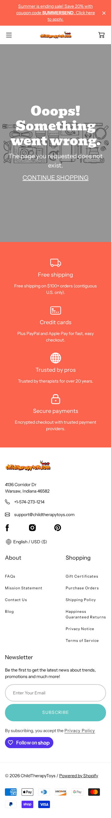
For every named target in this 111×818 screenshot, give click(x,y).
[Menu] (9, 35)
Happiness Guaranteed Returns (86, 614)
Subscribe (55, 712)
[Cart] (101, 35)
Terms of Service (82, 640)
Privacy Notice (80, 628)
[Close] (104, 13)
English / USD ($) (29, 542)
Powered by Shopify (78, 775)
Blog (9, 611)
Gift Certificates (82, 576)
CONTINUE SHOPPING (55, 177)
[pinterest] (57, 528)
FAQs (10, 576)
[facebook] (7, 528)
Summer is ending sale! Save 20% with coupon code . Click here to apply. (55, 12)
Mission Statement (24, 588)
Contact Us (16, 599)
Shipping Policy (81, 599)
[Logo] (55, 35)
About (13, 557)
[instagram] (32, 528)
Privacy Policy (79, 730)
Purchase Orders (82, 588)
